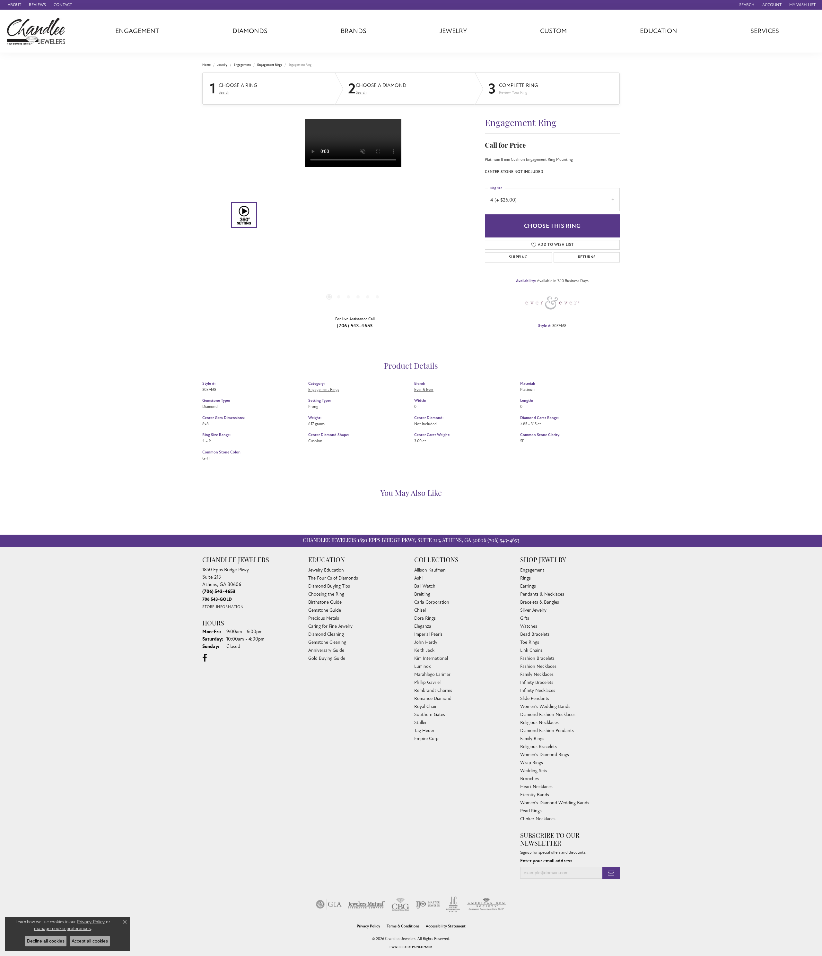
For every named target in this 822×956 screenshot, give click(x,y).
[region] (353, 215)
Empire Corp (426, 738)
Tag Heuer (424, 730)
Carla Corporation (431, 602)
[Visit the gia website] (329, 904)
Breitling (422, 594)
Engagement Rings (269, 65)
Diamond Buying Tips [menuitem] (329, 586)
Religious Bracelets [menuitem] (538, 746)
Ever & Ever (423, 389)
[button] (746, 5)
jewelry (222, 65)
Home (206, 65)
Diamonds (249, 31)
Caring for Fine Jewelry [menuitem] (330, 626)
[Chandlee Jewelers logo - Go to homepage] (37, 31)
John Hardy (425, 642)
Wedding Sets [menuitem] (533, 770)
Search (224, 92)
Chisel (420, 610)
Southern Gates (429, 714)
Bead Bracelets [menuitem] (534, 634)
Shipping (518, 257)
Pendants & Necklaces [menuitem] (542, 594)
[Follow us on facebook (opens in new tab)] (204, 658)
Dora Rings (425, 618)
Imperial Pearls (428, 634)
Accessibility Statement (446, 926)
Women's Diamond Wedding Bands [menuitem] (554, 802)
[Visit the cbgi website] (400, 904)
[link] (13, 5)
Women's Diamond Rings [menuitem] (544, 754)
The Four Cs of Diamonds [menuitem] (333, 578)
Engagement (137, 31)
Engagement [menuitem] (532, 570)
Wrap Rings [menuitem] (531, 762)
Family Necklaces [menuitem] (537, 674)
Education (658, 31)
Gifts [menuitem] (524, 618)
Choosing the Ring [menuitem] (326, 594)
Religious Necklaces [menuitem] (539, 722)
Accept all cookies (90, 940)
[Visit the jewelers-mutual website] (366, 904)
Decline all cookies (46, 940)
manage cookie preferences (62, 928)
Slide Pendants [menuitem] (534, 698)
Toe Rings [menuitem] (529, 642)
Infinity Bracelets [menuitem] (536, 682)
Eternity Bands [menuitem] (534, 794)
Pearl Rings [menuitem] (531, 811)
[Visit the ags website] (486, 904)
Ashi (418, 578)
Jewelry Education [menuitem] (326, 570)
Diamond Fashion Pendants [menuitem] (547, 730)
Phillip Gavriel (427, 682)
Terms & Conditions (403, 926)
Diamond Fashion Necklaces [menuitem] (547, 714)
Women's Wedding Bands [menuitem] (545, 706)
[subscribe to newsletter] (611, 873)
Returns (587, 257)
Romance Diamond (432, 698)
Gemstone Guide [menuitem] (324, 610)
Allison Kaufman (430, 570)
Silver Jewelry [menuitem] (533, 610)
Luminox (422, 666)
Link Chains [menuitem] (531, 650)
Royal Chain (426, 706)
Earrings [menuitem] (528, 586)
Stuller (420, 722)
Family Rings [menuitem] (532, 738)
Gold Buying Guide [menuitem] (326, 658)
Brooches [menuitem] (529, 778)
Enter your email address (546, 861)
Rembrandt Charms (433, 690)
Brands (353, 31)
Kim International (431, 658)
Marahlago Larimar (432, 674)
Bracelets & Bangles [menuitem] (539, 602)
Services (764, 31)
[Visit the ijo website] (428, 904)
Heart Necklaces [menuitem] (536, 786)
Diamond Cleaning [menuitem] (326, 634)
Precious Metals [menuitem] (323, 618)
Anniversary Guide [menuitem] (326, 650)
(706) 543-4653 (355, 326)
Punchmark (422, 947)
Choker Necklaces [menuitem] (537, 819)
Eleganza (422, 626)
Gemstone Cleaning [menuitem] (327, 642)
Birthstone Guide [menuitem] (325, 602)
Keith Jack (424, 650)
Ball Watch (424, 586)
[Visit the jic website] (453, 904)
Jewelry (453, 31)
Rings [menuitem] (525, 578)
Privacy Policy (368, 926)
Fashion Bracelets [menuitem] (537, 658)
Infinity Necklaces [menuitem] (537, 690)
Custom (553, 31)
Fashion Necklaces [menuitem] (538, 666)
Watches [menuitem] (528, 626)
